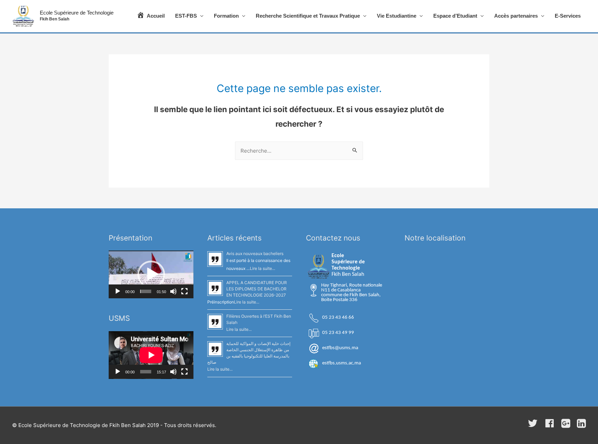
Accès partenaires (516, 16)
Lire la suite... (262, 268)
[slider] (145, 291)
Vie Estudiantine (396, 16)
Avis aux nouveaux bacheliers (254, 253)
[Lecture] (117, 291)
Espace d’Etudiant (455, 16)
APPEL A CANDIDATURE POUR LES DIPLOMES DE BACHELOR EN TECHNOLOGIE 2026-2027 (256, 289)
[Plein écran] (184, 291)
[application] (151, 274)
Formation (226, 16)
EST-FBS (186, 16)
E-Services (568, 16)
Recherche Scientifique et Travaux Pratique (308, 16)
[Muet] (173, 291)
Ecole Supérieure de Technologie (77, 13)
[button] (151, 274)
